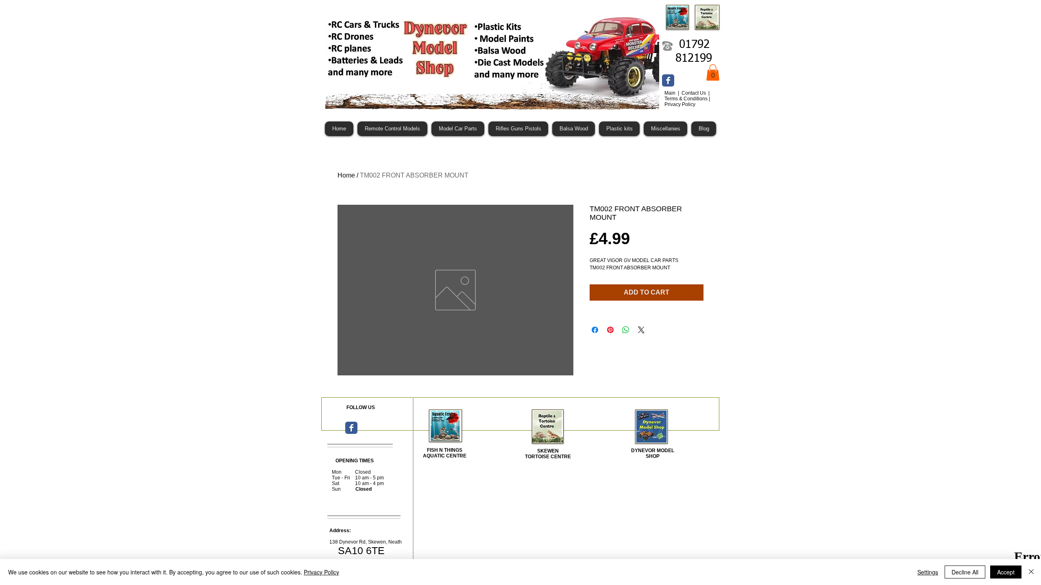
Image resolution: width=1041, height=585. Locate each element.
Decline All (965, 572)
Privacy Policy (321, 572)
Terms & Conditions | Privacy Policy (687, 101)
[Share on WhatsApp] (626, 330)
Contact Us (694, 93)
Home (346, 175)
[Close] (1031, 572)
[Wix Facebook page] (668, 80)
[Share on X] (641, 330)
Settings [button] (927, 572)
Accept (1006, 572)
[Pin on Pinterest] (610, 330)
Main (670, 93)
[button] (713, 72)
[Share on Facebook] (595, 330)
